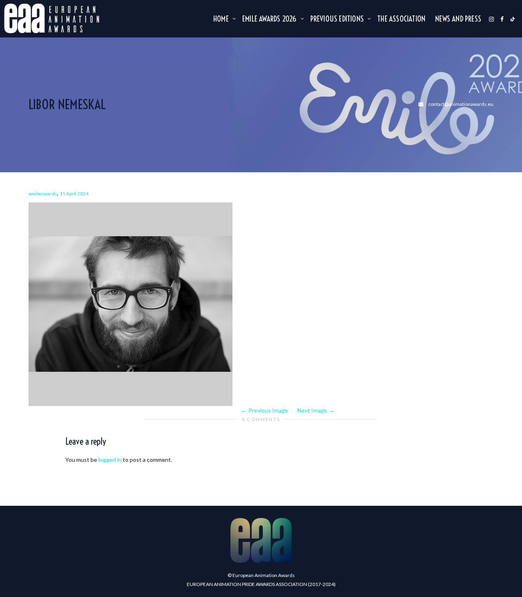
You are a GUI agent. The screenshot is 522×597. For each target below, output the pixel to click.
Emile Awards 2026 (270, 19)
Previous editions (338, 19)
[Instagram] (491, 18)
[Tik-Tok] (512, 18)
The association (401, 19)
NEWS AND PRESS (458, 19)
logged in (110, 459)
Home (221, 19)
